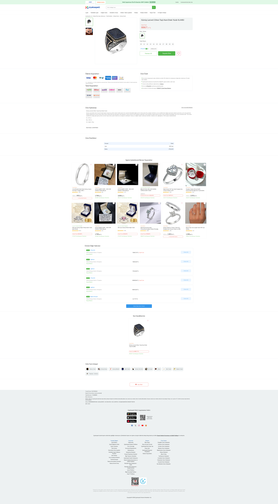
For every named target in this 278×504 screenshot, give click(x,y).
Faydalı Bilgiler (114, 440)
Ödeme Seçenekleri (147, 453)
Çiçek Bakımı (114, 442)
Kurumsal (130, 440)
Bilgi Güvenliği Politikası (130, 472)
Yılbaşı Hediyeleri (164, 452)
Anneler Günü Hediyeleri (163, 446)
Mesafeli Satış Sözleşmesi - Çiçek (130, 464)
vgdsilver (92, 259)
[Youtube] (142, 425)
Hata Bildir (139, 384)
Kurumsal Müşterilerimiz (130, 448)
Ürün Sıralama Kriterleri (114, 457)
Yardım (177, 2)
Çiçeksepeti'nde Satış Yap (187, 2)
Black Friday (164, 454)
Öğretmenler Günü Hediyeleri (163, 450)
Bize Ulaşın (147, 442)
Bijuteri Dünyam (94, 296)
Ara (154, 7)
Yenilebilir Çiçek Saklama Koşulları (114, 453)
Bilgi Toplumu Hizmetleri (130, 456)
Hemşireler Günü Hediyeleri (163, 460)
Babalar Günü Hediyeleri (163, 448)
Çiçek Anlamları (114, 446)
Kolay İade (147, 448)
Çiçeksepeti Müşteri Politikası (130, 444)
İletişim (147, 440)
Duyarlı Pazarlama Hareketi (131, 454)
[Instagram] (139, 425)
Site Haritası (114, 455)
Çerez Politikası (130, 470)
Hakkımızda (130, 442)
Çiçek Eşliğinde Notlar (114, 444)
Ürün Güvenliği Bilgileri (187, 107)
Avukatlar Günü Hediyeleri (164, 458)
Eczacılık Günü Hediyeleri (163, 462)
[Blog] (146, 425)
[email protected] (98, 393)
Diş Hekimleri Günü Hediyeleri (164, 464)
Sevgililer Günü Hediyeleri (164, 442)
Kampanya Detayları (130, 452)
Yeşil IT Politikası (131, 474)
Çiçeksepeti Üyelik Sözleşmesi (131, 458)
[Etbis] (135, 481)
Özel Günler (114, 448)
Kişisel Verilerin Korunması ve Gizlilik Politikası (130, 460)
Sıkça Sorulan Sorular (147, 444)
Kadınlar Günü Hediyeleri (163, 444)
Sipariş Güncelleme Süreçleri (114, 461)
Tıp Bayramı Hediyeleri (164, 456)
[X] (136, 425)
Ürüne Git (186, 252)
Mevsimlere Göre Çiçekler (114, 450)
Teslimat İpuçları (114, 459)
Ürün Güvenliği (130, 446)
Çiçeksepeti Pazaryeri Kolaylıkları (147, 451)
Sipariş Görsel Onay (114, 463)
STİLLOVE (143, 48)
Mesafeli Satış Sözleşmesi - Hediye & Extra (130, 467)
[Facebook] (132, 425)
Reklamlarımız (131, 450)
